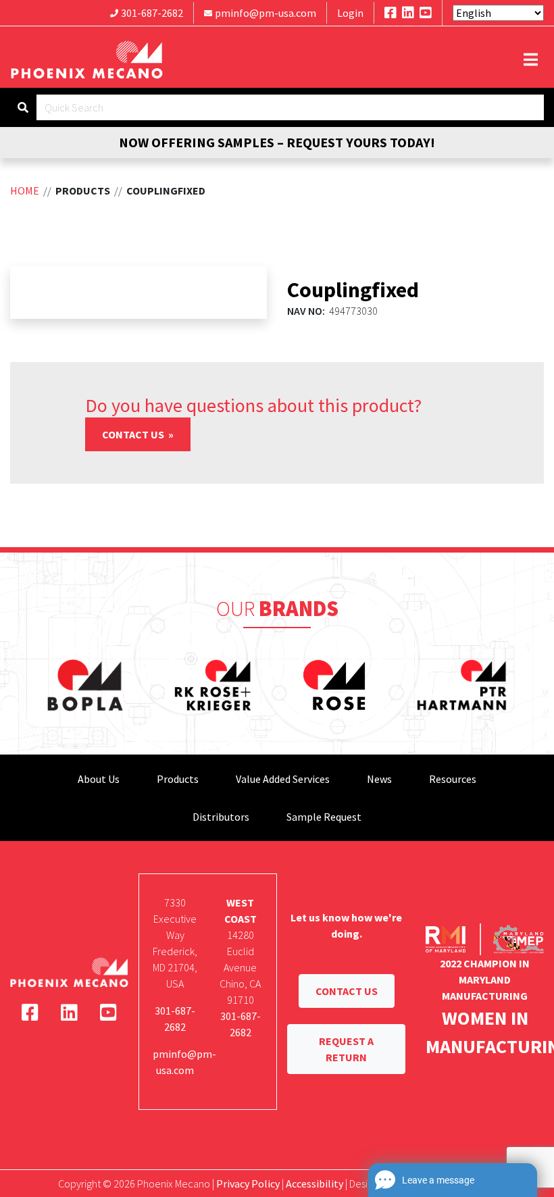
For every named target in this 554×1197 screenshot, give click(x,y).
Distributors (221, 816)
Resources (452, 779)
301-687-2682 (152, 13)
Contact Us (134, 434)
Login (350, 13)
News (379, 779)
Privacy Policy (248, 1183)
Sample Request (323, 816)
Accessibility (314, 1183)
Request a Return (346, 1049)
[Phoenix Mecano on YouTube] (426, 12)
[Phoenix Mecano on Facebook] (390, 12)
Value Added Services (283, 779)
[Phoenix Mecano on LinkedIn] (408, 12)
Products (178, 779)
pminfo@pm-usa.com (265, 13)
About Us (99, 779)
